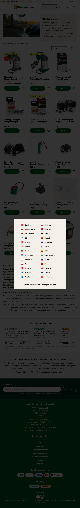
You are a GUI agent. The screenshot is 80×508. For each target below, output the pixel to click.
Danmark (48, 229)
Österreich (49, 277)
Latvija (27, 251)
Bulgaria (48, 225)
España (48, 238)
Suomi (47, 272)
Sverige (27, 277)
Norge (47, 259)
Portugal (48, 264)
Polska (27, 264)
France (27, 242)
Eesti (47, 233)
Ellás (26, 238)
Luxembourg (29, 255)
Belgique (28, 225)
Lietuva (47, 251)
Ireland (27, 246)
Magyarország (50, 255)
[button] (6, 7)
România (28, 268)
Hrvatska (48, 242)
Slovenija (48, 268)
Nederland (28, 259)
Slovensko (28, 272)
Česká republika (30, 229)
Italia (47, 246)
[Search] (57, 6)
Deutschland (29, 233)
